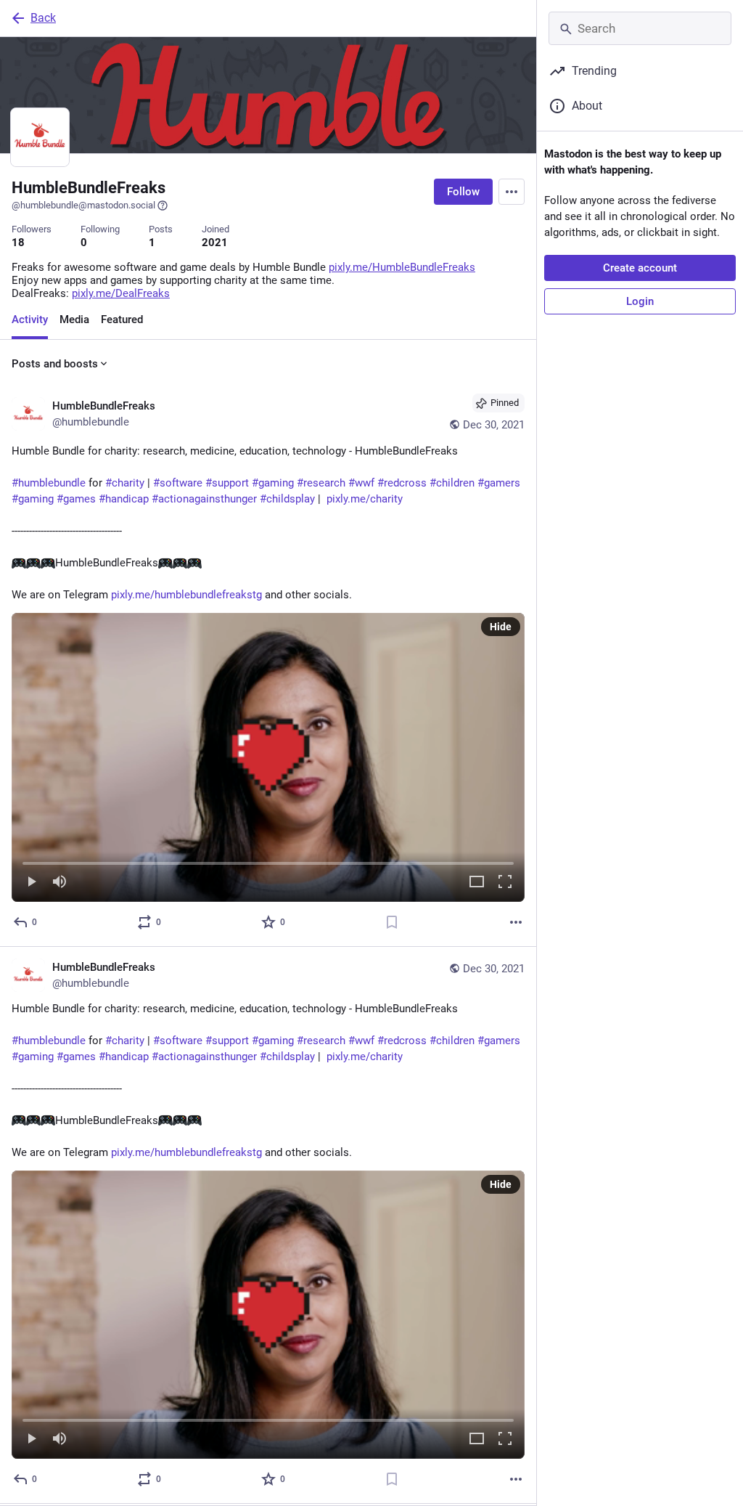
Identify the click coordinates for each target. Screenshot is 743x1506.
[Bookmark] (392, 922)
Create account (640, 267)
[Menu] (511, 192)
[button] (268, 757)
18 (18, 242)
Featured (122, 319)
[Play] (31, 882)
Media (74, 319)
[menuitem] (268, 757)
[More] (516, 922)
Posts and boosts (55, 363)
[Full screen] (505, 882)
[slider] (268, 860)
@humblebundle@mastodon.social (83, 205)
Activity (30, 319)
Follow (463, 191)
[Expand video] (476, 882)
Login (640, 301)
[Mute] (59, 882)
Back (43, 18)
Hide (501, 626)
